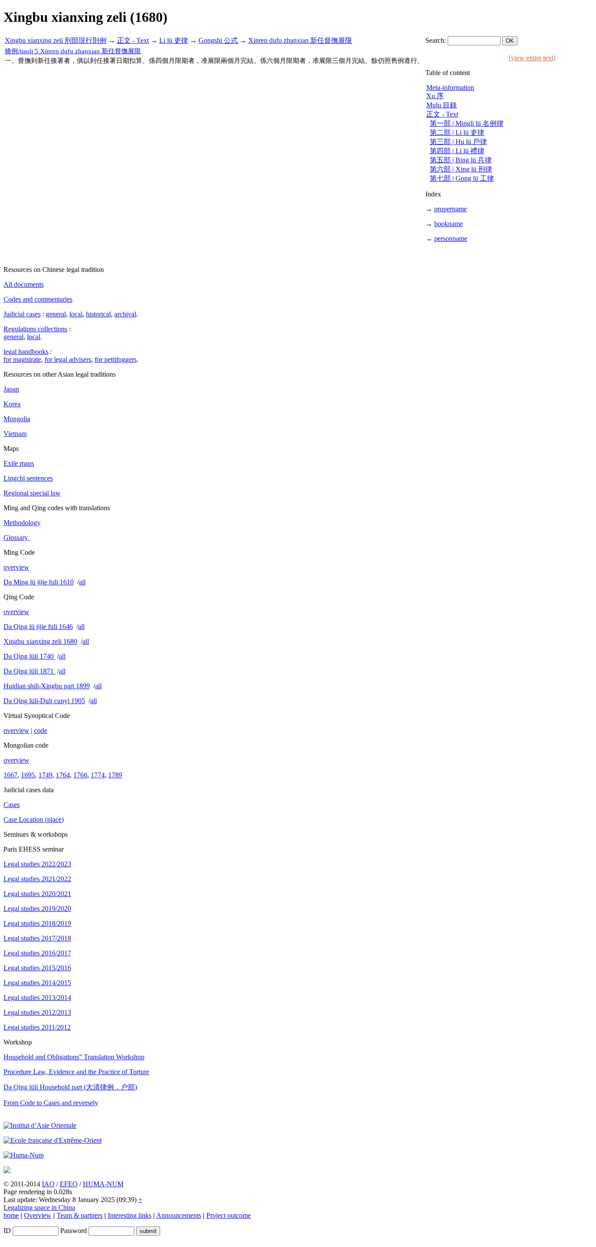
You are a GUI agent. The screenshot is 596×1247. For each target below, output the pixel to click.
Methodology (22, 522)
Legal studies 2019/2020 (37, 908)
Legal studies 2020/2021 (37, 893)
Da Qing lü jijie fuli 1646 (38, 626)
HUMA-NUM (103, 1184)
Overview (37, 1215)
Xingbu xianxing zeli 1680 (40, 641)
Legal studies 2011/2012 (37, 1027)
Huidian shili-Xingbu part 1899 (46, 686)
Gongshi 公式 (218, 40)
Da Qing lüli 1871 (29, 671)
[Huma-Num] (23, 1155)
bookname (448, 223)
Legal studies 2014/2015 (37, 982)
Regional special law (32, 493)
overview (16, 567)
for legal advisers (68, 359)
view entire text (532, 58)
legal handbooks (25, 351)
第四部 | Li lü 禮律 (457, 151)
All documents (23, 284)
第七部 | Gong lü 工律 (462, 178)
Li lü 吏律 (173, 40)
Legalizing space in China (39, 1207)
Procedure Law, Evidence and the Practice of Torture (76, 1071)
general (56, 314)
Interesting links (129, 1215)
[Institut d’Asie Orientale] (39, 1125)
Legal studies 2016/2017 (37, 953)
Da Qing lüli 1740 (29, 656)
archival (125, 314)
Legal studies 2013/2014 (37, 997)
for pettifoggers (116, 359)
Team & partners (80, 1215)
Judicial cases (22, 314)
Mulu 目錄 (441, 105)
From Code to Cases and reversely (50, 1102)
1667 (10, 775)
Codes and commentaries (37, 299)
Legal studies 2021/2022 (37, 879)
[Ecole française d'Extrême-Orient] (52, 1140)
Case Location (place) (33, 819)
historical (98, 314)
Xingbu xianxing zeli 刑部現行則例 (55, 40)
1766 (80, 775)
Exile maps (18, 463)
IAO (48, 1184)
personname (450, 238)
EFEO (69, 1184)
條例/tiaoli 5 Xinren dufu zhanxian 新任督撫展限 (73, 51)
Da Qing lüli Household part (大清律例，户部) (70, 1087)
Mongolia (16, 419)
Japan (11, 389)
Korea (12, 404)
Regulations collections (35, 329)
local (75, 314)
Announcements (178, 1215)
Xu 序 (435, 96)
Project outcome (228, 1215)
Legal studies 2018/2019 (37, 923)
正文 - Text (133, 40)
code (40, 730)
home (11, 1215)
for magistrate (22, 359)
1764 (63, 775)
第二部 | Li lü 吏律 (457, 132)
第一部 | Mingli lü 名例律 (467, 123)
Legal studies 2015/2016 (37, 968)
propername (450, 209)
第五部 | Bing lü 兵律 (461, 160)
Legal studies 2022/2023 (37, 864)
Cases (11, 804)
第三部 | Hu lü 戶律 (458, 141)
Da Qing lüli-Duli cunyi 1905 (44, 700)
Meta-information (450, 87)
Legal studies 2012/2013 (37, 1012)
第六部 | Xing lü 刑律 (461, 169)
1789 (115, 775)
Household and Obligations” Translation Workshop (73, 1057)
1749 (45, 775)
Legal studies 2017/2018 (37, 938)
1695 (28, 775)
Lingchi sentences (28, 478)
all (82, 582)
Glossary (16, 537)
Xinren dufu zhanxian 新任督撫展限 (300, 40)
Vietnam (15, 433)
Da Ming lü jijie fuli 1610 (38, 582)
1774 (98, 775)
